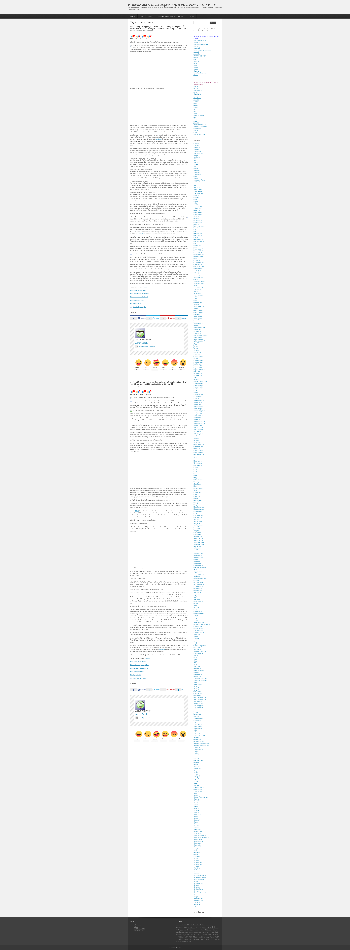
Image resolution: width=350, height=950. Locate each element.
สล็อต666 (196, 807)
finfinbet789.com (198, 287)
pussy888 (196, 52)
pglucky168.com (198, 488)
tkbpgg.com (197, 642)
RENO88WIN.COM (199, 542)
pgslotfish (196, 502)
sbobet (195, 569)
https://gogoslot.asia (199, 134)
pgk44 (195, 487)
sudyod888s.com (198, 630)
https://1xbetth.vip (199, 115)
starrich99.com (198, 626)
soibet (195, 609)
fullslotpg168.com (199, 306)
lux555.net (197, 398)
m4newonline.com (199, 400)
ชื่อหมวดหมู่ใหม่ (198, 726)
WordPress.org (138, 931)
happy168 (196, 326)
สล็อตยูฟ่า (196, 828)
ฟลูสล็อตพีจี (197, 776)
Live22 (195, 377)
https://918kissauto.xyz (200, 40)
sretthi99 (196, 615)
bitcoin (195, 247)
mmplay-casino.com (199, 421)
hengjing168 (197, 329)
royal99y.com (197, 550)
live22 (195, 63)
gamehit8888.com (199, 310)
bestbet (196, 228)
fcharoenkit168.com (199, 281)
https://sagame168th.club (201, 44)
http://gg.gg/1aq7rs (135, 303)
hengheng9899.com (199, 327)
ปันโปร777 (197, 766)
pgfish (195, 477)
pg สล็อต (196, 467)
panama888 (197, 448)
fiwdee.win (197, 291)
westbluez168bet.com (200, 697)
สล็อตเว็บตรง (197, 94)
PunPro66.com (198, 521)
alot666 (196, 201)
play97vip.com (198, 511)
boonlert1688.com (199, 255)
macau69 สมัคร (198, 402)
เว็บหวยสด (196, 891)
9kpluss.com (197, 184)
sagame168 (197, 561)
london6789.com (198, 383)
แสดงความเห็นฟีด (139, 929)
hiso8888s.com (198, 331)
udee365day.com (198, 653)
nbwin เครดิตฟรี (199, 927)
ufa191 (196, 657)
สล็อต (195, 793)
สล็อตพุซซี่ (196, 824)
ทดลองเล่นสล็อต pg (199, 741)
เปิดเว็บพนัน (197, 870)
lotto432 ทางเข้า (198, 387)
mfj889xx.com (198, 418)
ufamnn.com (197, 669)
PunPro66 (196, 519)
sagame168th (197, 563)
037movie (196, 143)
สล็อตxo (196, 822)
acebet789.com (198, 191)
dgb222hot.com (198, 268)
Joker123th (197, 354)
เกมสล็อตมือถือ (198, 862)
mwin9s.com (197, 431)
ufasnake (196, 672)
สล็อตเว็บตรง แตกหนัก (200, 835)
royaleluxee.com (198, 552)
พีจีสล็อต (196, 772)
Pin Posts (191, 16)
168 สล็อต (196, 149)
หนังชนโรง (197, 42)
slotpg (195, 111)
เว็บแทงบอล (197, 895)
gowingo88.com (198, 324)
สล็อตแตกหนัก (198, 847)
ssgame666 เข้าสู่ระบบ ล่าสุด (202, 624)
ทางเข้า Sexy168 (198, 749)
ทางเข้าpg (196, 751)
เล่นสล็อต (196, 874)
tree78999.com (198, 649)
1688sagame (197, 151)
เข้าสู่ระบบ (137, 925)
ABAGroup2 (197, 188)
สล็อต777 (196, 808)
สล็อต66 (196, 75)
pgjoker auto (197, 485)
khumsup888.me (198, 360)
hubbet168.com (198, 337)
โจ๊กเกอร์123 (197, 902)
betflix (195, 232)
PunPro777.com (198, 525)
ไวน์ (195, 906)
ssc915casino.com (199, 623)
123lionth (196, 145)
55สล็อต (196, 168)
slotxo (195, 109)
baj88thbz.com (198, 220)
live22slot (196, 379)
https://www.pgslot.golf (200, 56)
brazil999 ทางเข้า (198, 257)
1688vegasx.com (198, 153)
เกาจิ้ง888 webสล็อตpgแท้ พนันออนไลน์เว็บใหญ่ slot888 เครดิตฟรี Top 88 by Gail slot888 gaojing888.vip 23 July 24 (159, 382)
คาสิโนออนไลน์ (198, 724)
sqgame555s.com (199, 613)
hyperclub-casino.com (200, 343)
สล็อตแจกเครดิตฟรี (199, 841)
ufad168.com (197, 665)
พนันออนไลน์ (197, 768)
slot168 (196, 88)
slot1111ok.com (198, 601)
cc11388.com (197, 260)
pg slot (195, 121)
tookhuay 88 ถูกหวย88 (200, 646)
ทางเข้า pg (197, 747)
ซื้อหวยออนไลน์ (198, 728)
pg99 (195, 59)
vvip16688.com (198, 693)
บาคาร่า (196, 107)
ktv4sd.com (197, 372)
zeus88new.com (198, 718)
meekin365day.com (199, 410)
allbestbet (196, 195)
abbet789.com (198, 189)
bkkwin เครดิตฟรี (198, 249)
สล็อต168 (196, 71)
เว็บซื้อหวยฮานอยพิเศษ (200, 876)
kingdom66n (197, 364)
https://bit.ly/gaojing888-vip (138, 290)
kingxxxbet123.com (199, 368)
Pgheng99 (196, 483)
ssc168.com (197, 621)
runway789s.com (198, 557)
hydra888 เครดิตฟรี (199, 341)
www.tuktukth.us (198, 705)
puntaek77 (197, 529)
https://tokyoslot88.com (200, 126)
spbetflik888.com (198, 611)
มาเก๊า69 (196, 782)
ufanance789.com (199, 670)
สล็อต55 (196, 803)
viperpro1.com (198, 684)
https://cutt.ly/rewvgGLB (139, 307)
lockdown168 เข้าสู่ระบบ (200, 381)
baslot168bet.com (199, 226)
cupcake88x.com (198, 264)
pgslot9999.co (198, 500)
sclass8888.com (198, 571)
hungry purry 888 (198, 339)
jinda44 (196, 96)
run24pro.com (198, 555)
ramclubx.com (198, 536)
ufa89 (195, 661)
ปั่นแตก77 (196, 764)
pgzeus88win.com (199, 508)
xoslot (195, 709)
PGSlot (196, 490)
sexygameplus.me (199, 584)
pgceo (195, 475)
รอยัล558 (196, 785)
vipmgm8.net (197, 688)
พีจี (194, 770)
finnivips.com (197, 289)
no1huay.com (197, 442)
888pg (195, 176)
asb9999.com (197, 205)
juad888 (196, 358)
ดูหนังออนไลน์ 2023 (199, 736)
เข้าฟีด (136, 927)
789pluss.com (198, 174)
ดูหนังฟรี (196, 67)
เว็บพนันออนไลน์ (198, 883)
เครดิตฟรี (196, 866)
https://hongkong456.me (201, 73)
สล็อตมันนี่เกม (197, 826)
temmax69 (197, 638)
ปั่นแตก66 (196, 762)
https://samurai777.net (200, 125)
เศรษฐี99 (196, 897)
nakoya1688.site (198, 435)
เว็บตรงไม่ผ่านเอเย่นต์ (200, 877)
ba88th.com (197, 211)
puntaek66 (197, 527)
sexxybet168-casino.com (201, 575)
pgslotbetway (197, 128)
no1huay (196, 441)
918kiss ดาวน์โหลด (199, 180)
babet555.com (198, 212)
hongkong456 (197, 333)
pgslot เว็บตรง (198, 492)
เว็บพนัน (196, 881)
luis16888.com (198, 396)
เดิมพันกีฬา (197, 868)
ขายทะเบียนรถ (198, 720)
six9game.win (197, 592)
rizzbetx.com (197, 548)
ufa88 (195, 659)
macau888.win (198, 404)
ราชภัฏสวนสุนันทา (199, 787)
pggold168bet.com (199, 479)
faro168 (196, 280)
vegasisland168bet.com (200, 678)
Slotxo (195, 605)
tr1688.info (197, 647)
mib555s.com (197, 419)
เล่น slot (196, 872)
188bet (196, 161)
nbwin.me (196, 437)
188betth (196, 163)
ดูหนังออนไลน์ (197, 48)
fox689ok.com (198, 297)
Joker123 (196, 350)
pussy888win (197, 534)
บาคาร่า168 (197, 54)
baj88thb (196, 218)
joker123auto (197, 352)
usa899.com (197, 676)
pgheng (196, 481)
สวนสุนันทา (197, 849)
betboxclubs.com (198, 230)
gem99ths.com (198, 316)
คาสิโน (196, 722)
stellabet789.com (198, 628)
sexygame (196, 580)
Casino (196, 258)
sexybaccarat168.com (200, 578)
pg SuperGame (198, 465)
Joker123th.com (198, 356)
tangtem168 (197, 634)
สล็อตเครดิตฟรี (198, 831)
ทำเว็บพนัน (197, 755)
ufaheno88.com (198, 667)
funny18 (196, 308)
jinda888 (196, 349)
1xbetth (196, 165)
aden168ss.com (198, 193)
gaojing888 (197, 314)
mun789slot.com (198, 427)
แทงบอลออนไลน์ (198, 899)
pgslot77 (196, 57)
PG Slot (196, 458)
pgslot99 (196, 498)
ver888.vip (197, 682)
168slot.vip (197, 157)
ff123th (195, 285)
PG (194, 456)
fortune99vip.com (199, 295)
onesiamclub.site (198, 446)
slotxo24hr (197, 607)
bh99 (195, 243)
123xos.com (197, 147)
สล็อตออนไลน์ (197, 830)
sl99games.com (198, 596)
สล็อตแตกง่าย (197, 843)
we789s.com (197, 695)
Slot (195, 598)
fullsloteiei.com (198, 303)
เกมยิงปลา (196, 858)
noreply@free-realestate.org (147, 347)
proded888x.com (198, 517)
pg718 (195, 471)
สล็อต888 (196, 100)
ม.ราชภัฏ (196, 778)
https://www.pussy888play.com (202, 50)
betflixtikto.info (198, 234)
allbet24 (196, 119)
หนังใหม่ (196, 854)
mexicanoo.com (198, 416)
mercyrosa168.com (199, 412)
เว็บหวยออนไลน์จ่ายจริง (200, 893)
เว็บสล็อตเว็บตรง (198, 889)
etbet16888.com (198, 278)
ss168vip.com (197, 617)
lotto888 (196, 393)
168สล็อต (196, 159)
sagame (196, 559)
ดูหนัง (195, 65)
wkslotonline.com (198, 703)
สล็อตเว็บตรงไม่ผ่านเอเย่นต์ (201, 837)
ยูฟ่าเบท (196, 784)
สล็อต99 (196, 816)
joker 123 (196, 123)
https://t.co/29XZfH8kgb (137, 300)
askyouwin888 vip (199, 207)
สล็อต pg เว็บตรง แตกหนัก (201, 797)
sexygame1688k (198, 582)
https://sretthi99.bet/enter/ (201, 335)
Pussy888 (196, 531)
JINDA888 (196, 102)
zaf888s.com (197, 715)
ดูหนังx (195, 732)
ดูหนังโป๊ (196, 113)
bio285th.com (197, 245)
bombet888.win (198, 253)
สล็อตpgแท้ (197, 820)
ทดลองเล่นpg (197, 739)
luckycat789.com (198, 395)
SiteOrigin (178, 948)
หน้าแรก (132, 16)
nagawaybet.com (198, 433)
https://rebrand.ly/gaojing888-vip (139, 293)
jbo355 (195, 345)
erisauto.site (197, 276)
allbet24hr (196, 197)
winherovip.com (198, 701)
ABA (195, 186)
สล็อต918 (196, 812)
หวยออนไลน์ (197, 856)
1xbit (195, 166)
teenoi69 (196, 636)
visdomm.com (198, 692)
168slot (196, 155)
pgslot (195, 103)
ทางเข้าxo (196, 753)
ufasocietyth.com (198, 674)
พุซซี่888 (196, 105)
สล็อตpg (196, 818)
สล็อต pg (196, 795)
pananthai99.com (199, 450)
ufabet (195, 663)
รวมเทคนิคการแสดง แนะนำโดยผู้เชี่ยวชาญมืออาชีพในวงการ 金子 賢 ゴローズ (172, 5)
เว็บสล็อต (196, 885)
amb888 (196, 203)
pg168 (195, 469)
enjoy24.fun (197, 272)
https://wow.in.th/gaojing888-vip (139, 297)
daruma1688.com (199, 266)
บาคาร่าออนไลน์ (198, 761)
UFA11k (196, 655)
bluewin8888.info (198, 251)
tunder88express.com (200, 651)
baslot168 (196, 224)
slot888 (141, 234)
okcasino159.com (199, 444)
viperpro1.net (197, 686)
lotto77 (195, 391)
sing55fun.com (198, 588)
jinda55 (196, 347)
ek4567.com (197, 270)
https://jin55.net (198, 90)
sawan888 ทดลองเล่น (200, 567)
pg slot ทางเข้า (198, 460)
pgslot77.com (197, 496)
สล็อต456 (196, 801)
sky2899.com (197, 594)
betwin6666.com (198, 239)
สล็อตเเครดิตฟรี (198, 839)
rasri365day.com (198, 538)
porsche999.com (198, 515)
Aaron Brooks (150, 30)
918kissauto (197, 182)
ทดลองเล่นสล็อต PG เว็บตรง (201, 743)
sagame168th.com (199, 565)
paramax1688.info (199, 454)
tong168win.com (198, 644)
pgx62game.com (198, 506)
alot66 (195, 199)
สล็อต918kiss (197, 814)
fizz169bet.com (198, 293)
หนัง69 (195, 851)
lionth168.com (198, 373)
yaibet (195, 711)
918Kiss (196, 178)
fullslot (195, 301)
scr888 (195, 573)
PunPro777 (197, 523)
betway (196, 237)
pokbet (195, 513)
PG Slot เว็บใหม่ (198, 464)
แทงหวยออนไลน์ (198, 900)
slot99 (195, 92)
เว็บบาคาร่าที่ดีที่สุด (199, 879)
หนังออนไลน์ (197, 853)
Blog (141, 16)
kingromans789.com (199, 366)
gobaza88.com (198, 322)
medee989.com (198, 408)
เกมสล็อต (196, 860)
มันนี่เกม (196, 780)
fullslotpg (196, 61)
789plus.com (197, 170)
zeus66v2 (196, 716)
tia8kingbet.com (198, 640)
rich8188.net (197, 546)
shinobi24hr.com (198, 586)
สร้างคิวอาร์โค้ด (198, 791)
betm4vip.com (198, 235)
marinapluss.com (198, 406)
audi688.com (197, 209)
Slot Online (197, 600)
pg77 (195, 473)
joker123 (196, 46)
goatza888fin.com (199, 320)
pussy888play (197, 532)
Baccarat (196, 216)
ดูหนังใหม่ (196, 738)
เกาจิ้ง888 (159, 139)
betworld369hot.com (199, 241)
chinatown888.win (199, 262)
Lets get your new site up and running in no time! (170, 16)
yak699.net (197, 713)
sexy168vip (197, 577)
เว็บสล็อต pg (197, 887)
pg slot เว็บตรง (198, 462)
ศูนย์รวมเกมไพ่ (198, 789)
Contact (150, 16)
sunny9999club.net (199, 632)
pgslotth (196, 504)
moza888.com (198, 425)
